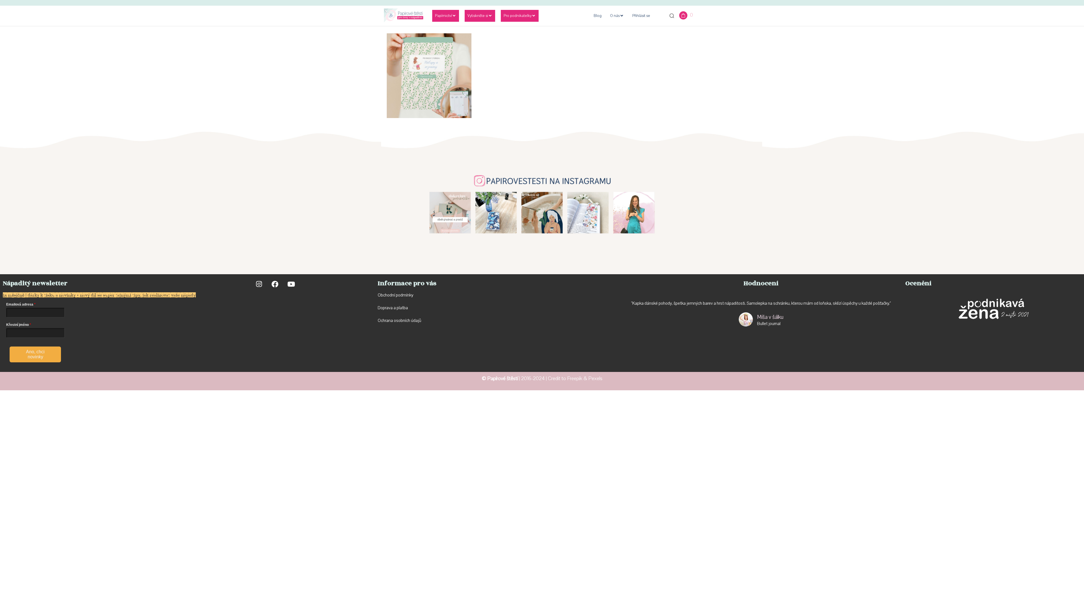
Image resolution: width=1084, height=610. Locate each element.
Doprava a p (388, 308)
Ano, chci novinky (35, 354)
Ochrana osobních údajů (399, 320)
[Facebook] (275, 284)
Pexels (595, 378)
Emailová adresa (19, 304)
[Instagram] (259, 284)
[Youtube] (291, 284)
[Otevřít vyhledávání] (672, 15)
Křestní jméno (17, 325)
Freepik (574, 378)
